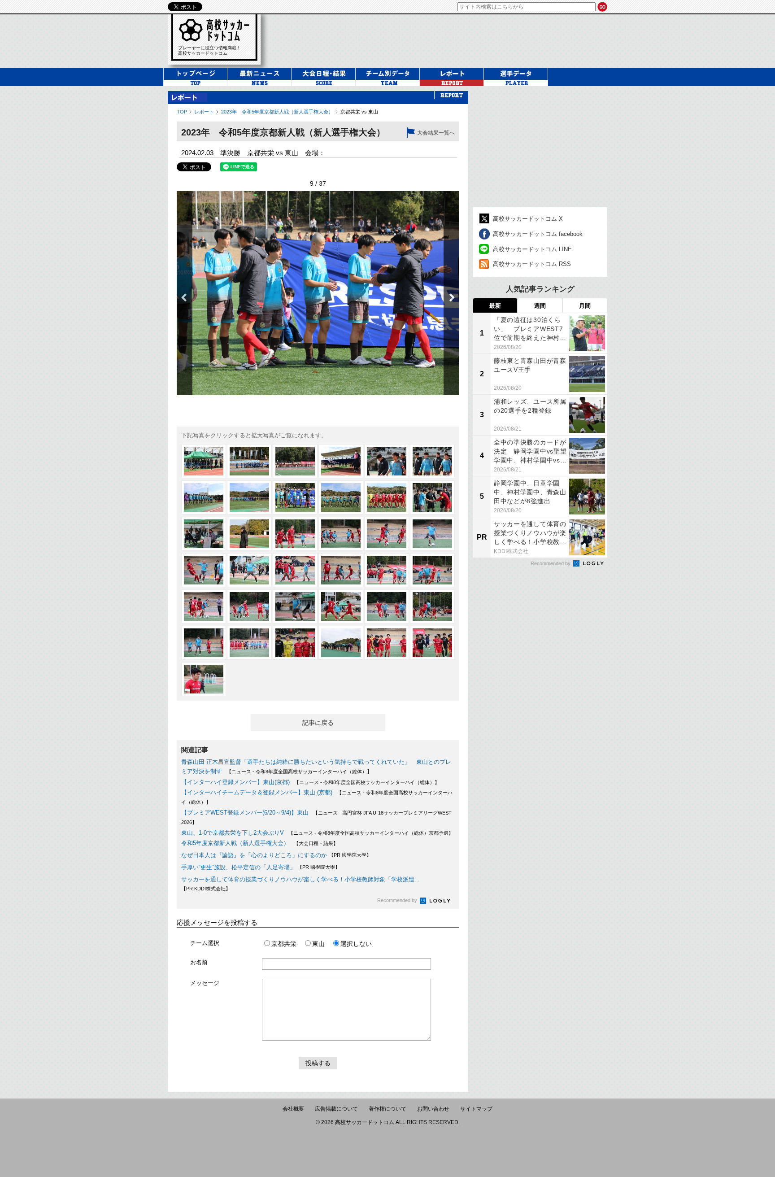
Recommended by (397, 900)
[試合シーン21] (295, 570)
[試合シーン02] (249, 461)
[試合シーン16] (340, 534)
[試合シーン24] (432, 570)
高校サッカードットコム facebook (538, 234)
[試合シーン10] (340, 497)
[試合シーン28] (340, 606)
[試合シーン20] (249, 570)
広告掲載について (336, 1109)
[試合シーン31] (203, 643)
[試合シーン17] (386, 534)
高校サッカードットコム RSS (532, 264)
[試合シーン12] (432, 497)
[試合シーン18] (432, 534)
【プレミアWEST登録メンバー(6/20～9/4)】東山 (245, 812)
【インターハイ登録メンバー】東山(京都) (235, 782)
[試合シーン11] (386, 497)
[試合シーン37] (203, 679)
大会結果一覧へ (436, 133)
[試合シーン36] (432, 643)
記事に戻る (318, 722)
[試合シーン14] (249, 534)
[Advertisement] (443, 40)
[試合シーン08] (249, 497)
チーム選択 (204, 943)
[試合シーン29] (386, 606)
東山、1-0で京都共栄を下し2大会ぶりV (232, 832)
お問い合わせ (433, 1109)
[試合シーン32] (249, 643)
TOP (182, 111)
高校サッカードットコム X (528, 218)
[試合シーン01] (203, 461)
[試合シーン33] (295, 643)
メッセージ (204, 983)
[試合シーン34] (340, 643)
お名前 (199, 962)
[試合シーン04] (340, 461)
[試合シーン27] (295, 606)
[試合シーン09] (295, 497)
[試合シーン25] (203, 606)
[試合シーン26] (249, 606)
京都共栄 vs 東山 (359, 111)
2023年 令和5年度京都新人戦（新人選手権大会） (277, 111)
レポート (204, 111)
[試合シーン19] (203, 570)
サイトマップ (476, 1109)
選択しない (356, 943)
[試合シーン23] (386, 570)
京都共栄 (283, 943)
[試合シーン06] (432, 461)
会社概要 (293, 1109)
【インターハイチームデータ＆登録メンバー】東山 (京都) (256, 792)
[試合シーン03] (295, 461)
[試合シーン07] (203, 497)
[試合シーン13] (203, 534)
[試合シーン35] (386, 643)
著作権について (387, 1109)
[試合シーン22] (340, 570)
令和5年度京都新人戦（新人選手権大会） (235, 843)
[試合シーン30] (432, 606)
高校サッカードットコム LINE (532, 249)
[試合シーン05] (386, 461)
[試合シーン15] (295, 534)
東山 (318, 943)
